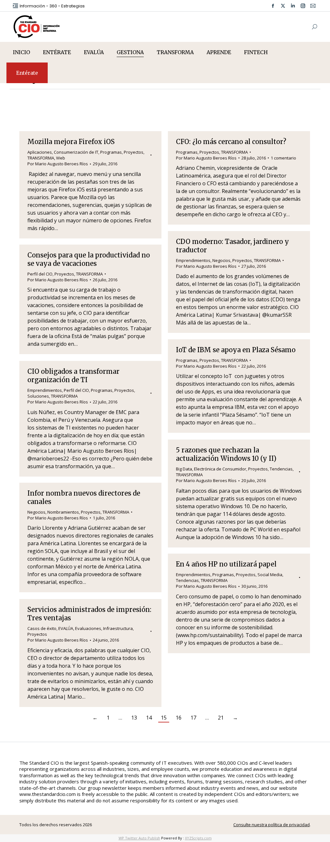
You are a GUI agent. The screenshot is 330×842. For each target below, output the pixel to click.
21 (221, 717)
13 (134, 717)
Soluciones (38, 396)
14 (149, 717)
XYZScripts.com (198, 838)
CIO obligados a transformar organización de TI (73, 375)
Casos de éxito (41, 628)
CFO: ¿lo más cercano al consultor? (231, 142)
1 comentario (283, 158)
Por (57, 164)
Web (60, 158)
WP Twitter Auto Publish (139, 838)
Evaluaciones (88, 628)
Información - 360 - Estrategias (52, 6)
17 (193, 717)
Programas (111, 152)
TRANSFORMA (40, 158)
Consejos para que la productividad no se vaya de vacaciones (88, 259)
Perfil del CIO (40, 274)
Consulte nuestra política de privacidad (271, 824)
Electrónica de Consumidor (220, 469)
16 (178, 717)
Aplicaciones (39, 152)
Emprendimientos (193, 260)
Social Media (269, 574)
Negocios (221, 260)
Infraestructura (118, 628)
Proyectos (133, 152)
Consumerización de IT (76, 152)
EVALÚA (65, 628)
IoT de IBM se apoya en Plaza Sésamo (236, 350)
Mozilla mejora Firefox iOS (71, 142)
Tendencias (281, 469)
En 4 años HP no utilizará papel (226, 564)
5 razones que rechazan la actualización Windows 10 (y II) (226, 454)
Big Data (184, 469)
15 (164, 717)
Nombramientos (63, 512)
